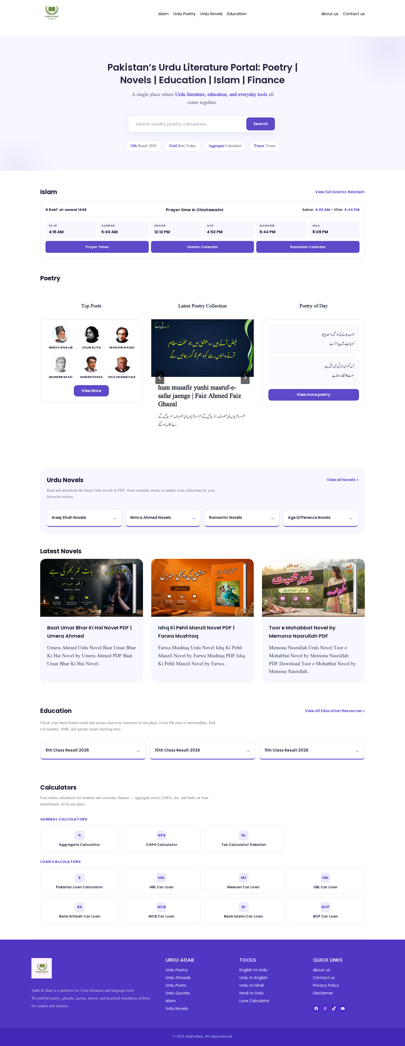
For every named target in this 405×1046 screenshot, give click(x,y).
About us (329, 14)
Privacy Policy (326, 985)
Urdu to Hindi (251, 985)
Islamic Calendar (202, 247)
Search (260, 124)
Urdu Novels (211, 14)
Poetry (50, 278)
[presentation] (202, 348)
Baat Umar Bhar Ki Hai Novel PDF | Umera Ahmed (89, 631)
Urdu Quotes (178, 993)
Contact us (354, 14)
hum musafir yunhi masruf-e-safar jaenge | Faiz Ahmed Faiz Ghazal (199, 396)
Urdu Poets (176, 985)
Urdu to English (253, 977)
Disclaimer (323, 993)
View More (91, 390)
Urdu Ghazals (178, 977)
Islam (163, 14)
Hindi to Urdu (251, 993)
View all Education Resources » (335, 711)
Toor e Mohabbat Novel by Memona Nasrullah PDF (302, 631)
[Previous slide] (159, 377)
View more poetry (313, 394)
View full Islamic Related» (340, 192)
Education (237, 14)
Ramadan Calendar (308, 247)
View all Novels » (342, 479)
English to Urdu (253, 970)
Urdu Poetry (184, 14)
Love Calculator (254, 1001)
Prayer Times (97, 247)
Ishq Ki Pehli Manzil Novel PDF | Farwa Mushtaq (196, 631)
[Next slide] (245, 377)
